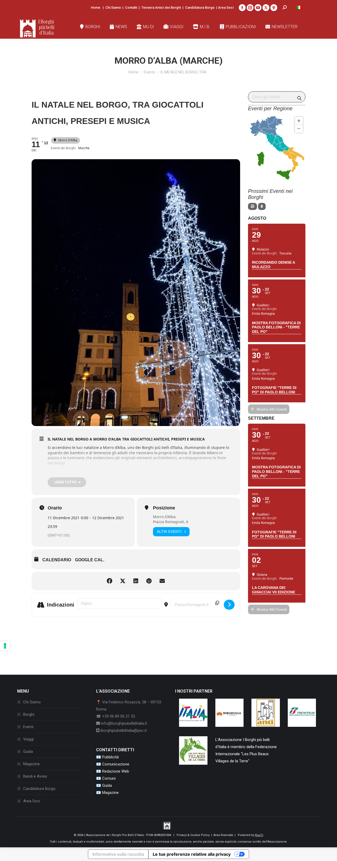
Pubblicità (110, 757)
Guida (28, 751)
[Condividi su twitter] (122, 581)
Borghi (28, 714)
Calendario (56, 560)
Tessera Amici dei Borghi (161, 7)
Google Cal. (89, 560)
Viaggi (28, 739)
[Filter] (252, 206)
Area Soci (226, 7)
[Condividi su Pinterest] (149, 581)
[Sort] (262, 206)
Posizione (164, 507)
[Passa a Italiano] (299, 7)
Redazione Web (115, 771)
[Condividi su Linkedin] (135, 581)
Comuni (109, 778)
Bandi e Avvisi (35, 776)
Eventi (28, 726)
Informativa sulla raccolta (118, 854)
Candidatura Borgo (200, 7)
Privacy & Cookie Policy (193, 835)
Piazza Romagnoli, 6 (170, 521)
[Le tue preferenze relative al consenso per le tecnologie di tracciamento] (5, 646)
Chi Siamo (113, 7)
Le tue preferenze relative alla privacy (192, 854)
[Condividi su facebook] (109, 581)
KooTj (259, 835)
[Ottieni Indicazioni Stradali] (229, 605)
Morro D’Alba (164, 516)
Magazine (31, 764)
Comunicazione (115, 764)
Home (95, 7)
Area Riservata (223, 835)
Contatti (131, 7)
